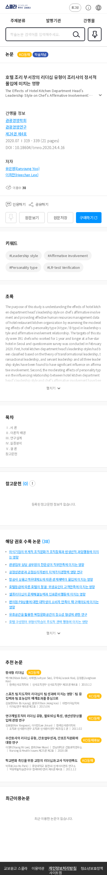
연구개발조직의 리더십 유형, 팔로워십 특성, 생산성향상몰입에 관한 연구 (43, 718)
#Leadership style (23, 255)
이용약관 (38, 868)
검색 (75, 38)
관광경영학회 (15, 120)
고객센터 (87, 10)
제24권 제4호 (16, 133)
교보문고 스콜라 (15, 868)
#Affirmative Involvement (68, 255)
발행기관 (53, 20)
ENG (98, 10)
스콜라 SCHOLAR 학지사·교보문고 (17, 8)
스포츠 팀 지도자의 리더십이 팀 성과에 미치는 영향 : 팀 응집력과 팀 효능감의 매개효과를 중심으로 (43, 696)
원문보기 (32, 217)
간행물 (89, 20)
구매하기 (87, 217)
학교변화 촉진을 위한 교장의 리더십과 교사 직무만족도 (41, 760)
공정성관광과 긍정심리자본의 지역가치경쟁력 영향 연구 (46, 571)
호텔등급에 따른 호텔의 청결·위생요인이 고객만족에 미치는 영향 (52, 586)
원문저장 (60, 217)
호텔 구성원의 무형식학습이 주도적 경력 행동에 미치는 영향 (48, 621)
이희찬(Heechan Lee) (21, 174)
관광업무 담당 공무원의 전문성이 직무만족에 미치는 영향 (46, 564)
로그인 (75, 7)
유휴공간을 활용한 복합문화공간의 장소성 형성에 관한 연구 (48, 614)
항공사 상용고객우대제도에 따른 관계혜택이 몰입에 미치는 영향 (51, 579)
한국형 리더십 (14, 672)
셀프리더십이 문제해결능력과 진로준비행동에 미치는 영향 (47, 594)
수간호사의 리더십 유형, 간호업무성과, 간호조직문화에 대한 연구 (41, 740)
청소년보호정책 (92, 868)
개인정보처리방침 (63, 868)
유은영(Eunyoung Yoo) (22, 168)
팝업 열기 (32, 483)
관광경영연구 (15, 127)
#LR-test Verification (63, 267)
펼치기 (100, 97)
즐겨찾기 (93, 40)
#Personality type (23, 267)
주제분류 (18, 20)
